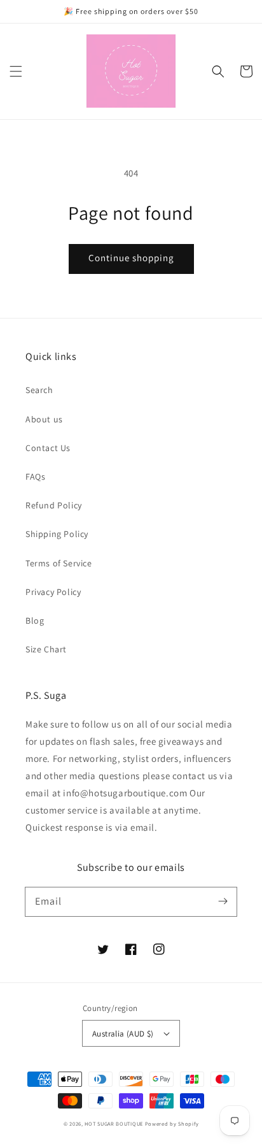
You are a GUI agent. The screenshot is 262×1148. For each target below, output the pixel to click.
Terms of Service (58, 563)
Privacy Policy (53, 592)
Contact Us (48, 448)
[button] (16, 71)
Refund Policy (53, 505)
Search (39, 390)
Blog (34, 620)
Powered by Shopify (172, 1123)
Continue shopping (131, 258)
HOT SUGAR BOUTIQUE (114, 1123)
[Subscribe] (223, 901)
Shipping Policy (56, 534)
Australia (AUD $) (123, 1033)
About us (44, 419)
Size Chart (46, 649)
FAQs (35, 476)
